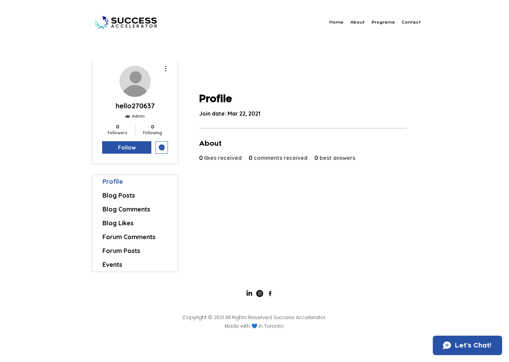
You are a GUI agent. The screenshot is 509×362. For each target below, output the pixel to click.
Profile (112, 181)
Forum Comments (128, 237)
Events (112, 265)
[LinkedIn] (249, 293)
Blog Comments (126, 209)
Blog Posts (118, 195)
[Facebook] (270, 293)
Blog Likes (118, 223)
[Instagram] (259, 293)
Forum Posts (121, 251)
